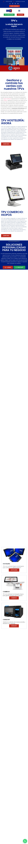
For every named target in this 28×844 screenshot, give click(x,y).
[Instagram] (15, 3)
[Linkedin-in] (18, 3)
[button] (19, 10)
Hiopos (5, 100)
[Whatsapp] (10, 3)
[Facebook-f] (12, 3)
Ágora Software (7, 98)
